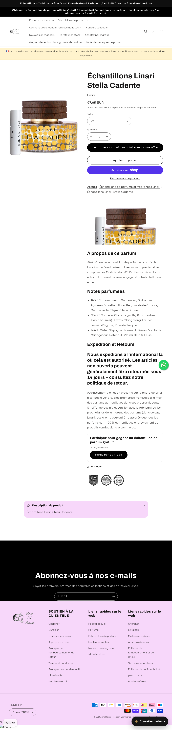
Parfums (93, 630)
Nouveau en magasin (101, 648)
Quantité (92, 130)
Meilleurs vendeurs (60, 636)
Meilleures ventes (98, 642)
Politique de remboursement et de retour (61, 652)
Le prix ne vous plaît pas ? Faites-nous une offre (125, 147)
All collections (96, 654)
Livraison (54, 630)
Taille (90, 114)
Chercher (54, 624)
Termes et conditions (61, 663)
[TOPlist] (6, 727)
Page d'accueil (97, 624)
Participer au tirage (108, 454)
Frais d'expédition (113, 108)
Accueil (92, 186)
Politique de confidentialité (64, 669)
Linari (91, 95)
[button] (41, 20)
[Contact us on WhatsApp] (164, 365)
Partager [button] (96, 466)
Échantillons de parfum (102, 636)
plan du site (55, 675)
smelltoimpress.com (110, 717)
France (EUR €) (21, 712)
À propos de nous (59, 642)
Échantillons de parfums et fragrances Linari (129, 186)
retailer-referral (58, 681)
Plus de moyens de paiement (125, 178)
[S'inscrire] (114, 596)
